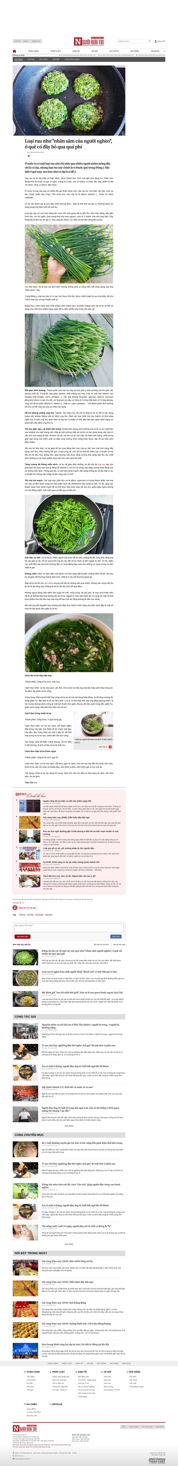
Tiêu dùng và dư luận (86, 1393)
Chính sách (31, 1380)
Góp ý (26, 41)
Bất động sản (83, 1377)
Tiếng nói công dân (60, 1387)
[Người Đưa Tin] (57, 1428)
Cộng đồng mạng (72, 59)
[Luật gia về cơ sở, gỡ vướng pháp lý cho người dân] (30, 853)
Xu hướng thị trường (86, 1390)
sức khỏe (48, 583)
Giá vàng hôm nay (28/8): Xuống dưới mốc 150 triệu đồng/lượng (76, 1323)
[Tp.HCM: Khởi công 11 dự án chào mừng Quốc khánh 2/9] (30, 867)
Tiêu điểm (31, 1377)
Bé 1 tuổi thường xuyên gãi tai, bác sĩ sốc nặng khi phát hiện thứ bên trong (82, 1142)
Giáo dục (107, 1380)
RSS (123, 1427)
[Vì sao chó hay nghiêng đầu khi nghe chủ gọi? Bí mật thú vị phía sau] (25, 1052)
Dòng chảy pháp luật (60, 1377)
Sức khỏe (43, 59)
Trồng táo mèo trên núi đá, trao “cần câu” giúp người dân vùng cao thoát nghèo (81, 1186)
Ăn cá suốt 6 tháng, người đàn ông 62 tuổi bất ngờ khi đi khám (75, 1066)
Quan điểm (31, 1409)
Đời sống (114, 51)
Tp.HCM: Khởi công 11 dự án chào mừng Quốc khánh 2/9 (71, 862)
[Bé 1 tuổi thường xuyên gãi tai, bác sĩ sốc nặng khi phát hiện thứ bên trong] (25, 1149)
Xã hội (95, 51)
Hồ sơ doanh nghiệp (86, 1387)
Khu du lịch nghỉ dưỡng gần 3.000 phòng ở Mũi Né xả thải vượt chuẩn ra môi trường (81, 832)
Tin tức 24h (147, 1427)
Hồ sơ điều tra (58, 1383)
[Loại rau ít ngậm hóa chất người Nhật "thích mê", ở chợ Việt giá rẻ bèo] (25, 978)
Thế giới (30, 1390)
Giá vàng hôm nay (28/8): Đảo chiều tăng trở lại (67, 1261)
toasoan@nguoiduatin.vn (23, 1459)
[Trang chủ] (89, 41)
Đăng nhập (116, 936)
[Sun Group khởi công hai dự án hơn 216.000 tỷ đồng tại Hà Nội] (25, 1351)
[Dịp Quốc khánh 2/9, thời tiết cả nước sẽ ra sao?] (25, 1093)
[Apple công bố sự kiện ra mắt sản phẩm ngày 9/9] (30, 806)
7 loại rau (22, 915)
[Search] (149, 41)
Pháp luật (56, 51)
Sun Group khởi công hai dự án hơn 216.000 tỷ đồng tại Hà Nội (75, 1344)
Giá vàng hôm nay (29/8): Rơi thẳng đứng (64, 1302)
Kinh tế (76, 51)
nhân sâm (49, 915)
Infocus (155, 51)
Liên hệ (17, 41)
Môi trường (108, 1387)
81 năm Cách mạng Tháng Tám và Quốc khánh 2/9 (82, 55)
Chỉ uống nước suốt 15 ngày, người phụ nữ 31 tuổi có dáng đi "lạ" (76, 1226)
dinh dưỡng (39, 915)
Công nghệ (82, 1397)
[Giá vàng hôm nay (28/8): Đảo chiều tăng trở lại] (25, 1268)
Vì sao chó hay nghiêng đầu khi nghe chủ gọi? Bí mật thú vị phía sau (78, 1045)
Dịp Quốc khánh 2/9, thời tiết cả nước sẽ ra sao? (67, 1087)
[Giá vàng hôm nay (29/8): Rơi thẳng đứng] (25, 1309)
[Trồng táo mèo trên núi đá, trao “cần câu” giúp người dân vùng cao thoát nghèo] (25, 1191)
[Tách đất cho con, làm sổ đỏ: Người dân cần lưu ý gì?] (30, 881)
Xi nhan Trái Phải (34, 1412)
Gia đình (30, 59)
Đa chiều (135, 51)
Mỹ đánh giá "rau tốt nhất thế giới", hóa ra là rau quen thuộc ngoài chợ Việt (82, 992)
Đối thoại (30, 1387)
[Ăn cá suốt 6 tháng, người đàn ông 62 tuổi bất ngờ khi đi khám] (25, 1073)
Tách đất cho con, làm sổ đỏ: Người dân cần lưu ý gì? (69, 876)
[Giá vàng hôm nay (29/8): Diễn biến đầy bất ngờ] (30, 822)
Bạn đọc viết (32, 1416)
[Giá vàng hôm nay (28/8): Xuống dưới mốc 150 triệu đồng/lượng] (25, 1330)
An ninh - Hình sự (59, 1390)
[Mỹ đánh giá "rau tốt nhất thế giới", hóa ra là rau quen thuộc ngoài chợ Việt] (25, 999)
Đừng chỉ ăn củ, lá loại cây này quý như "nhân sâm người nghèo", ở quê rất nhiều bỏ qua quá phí (82, 952)
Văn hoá (107, 1383)
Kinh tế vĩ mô (83, 1383)
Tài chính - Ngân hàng (87, 1380)
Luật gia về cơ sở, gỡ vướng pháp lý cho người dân (68, 848)
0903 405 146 (19, 1456)
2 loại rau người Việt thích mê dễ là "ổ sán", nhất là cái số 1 (93, 741)
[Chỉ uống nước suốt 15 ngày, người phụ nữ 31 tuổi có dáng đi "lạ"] (25, 1232)
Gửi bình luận (22, 937)
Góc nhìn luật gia (59, 1380)
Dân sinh (107, 1377)
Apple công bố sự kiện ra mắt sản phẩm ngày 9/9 (67, 801)
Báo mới (159, 1427)
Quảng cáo (36, 41)
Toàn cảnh (33, 51)
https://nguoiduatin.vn (20, 1435)
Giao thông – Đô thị (111, 1390)
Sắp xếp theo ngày (119, 944)
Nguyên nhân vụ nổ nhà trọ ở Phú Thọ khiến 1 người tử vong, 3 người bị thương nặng (80, 1026)
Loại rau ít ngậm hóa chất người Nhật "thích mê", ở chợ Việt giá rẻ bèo (79, 971)
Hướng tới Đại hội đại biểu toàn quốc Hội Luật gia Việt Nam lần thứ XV (126, 55)
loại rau (101, 464)
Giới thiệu (133, 1427)
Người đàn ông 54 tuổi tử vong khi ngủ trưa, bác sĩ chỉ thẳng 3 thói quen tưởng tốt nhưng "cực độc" (80, 1109)
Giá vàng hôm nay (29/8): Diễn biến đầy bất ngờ (66, 817)
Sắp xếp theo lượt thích (101, 944)
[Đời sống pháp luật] (139, 1461)
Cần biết (56, 59)
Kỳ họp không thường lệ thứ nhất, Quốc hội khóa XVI (44, 55)
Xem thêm (69, 1126)
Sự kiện (30, 1383)
